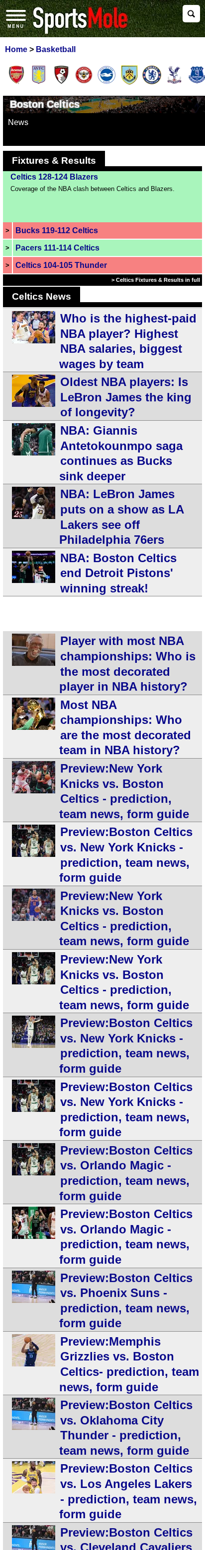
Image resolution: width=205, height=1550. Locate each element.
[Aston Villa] (39, 83)
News (18, 122)
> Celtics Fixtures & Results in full (155, 280)
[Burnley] (129, 83)
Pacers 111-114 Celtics (57, 248)
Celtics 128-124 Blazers (54, 177)
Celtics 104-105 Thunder (61, 265)
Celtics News (41, 296)
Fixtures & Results (54, 160)
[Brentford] (84, 83)
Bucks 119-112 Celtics (56, 230)
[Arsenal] (16, 83)
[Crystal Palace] (174, 83)
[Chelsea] (152, 83)
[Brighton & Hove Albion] (106, 83)
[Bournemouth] (61, 83)
